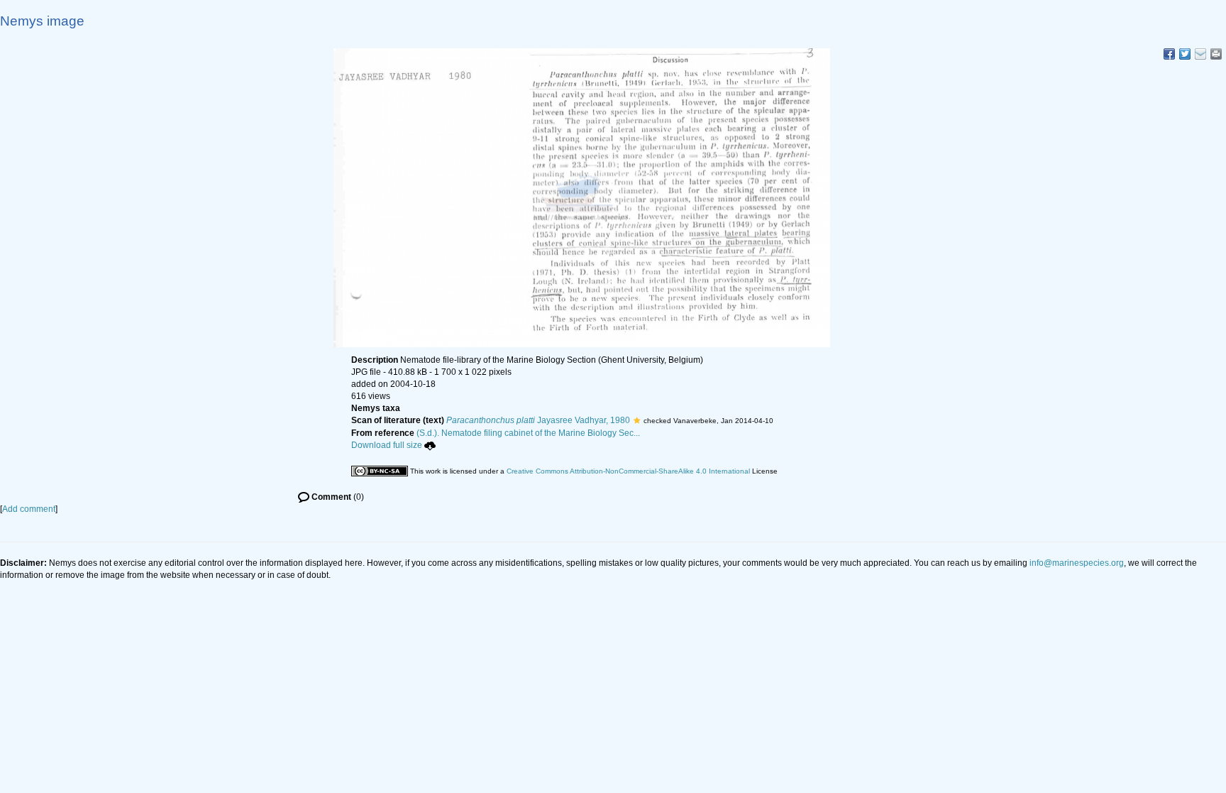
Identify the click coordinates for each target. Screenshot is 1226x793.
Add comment (28, 509)
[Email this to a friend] (1216, 54)
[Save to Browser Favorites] (1200, 54)
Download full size (386, 445)
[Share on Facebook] (1169, 54)
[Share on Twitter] (1185, 54)
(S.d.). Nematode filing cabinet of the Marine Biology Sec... (528, 433)
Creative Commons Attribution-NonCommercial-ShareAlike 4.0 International (628, 471)
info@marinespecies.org (1076, 563)
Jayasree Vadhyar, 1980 (538, 420)
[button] (637, 420)
